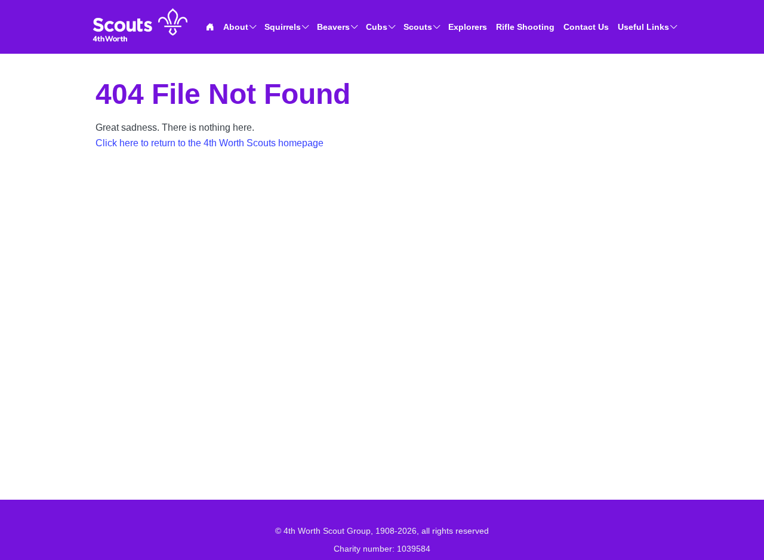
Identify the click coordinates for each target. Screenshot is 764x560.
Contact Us (586, 27)
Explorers (467, 27)
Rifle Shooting (525, 27)
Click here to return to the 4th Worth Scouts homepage (210, 143)
